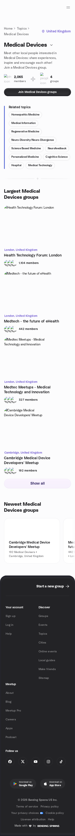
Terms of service (27, 806)
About (10, 693)
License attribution (33, 819)
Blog (8, 701)
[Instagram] (48, 761)
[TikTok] (61, 761)
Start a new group (50, 586)
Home (8, 28)
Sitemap (44, 678)
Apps (9, 728)
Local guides (47, 660)
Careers (11, 719)
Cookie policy (55, 813)
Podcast (11, 737)
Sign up (11, 616)
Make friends (47, 669)
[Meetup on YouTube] (35, 761)
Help (9, 633)
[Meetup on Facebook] (10, 761)
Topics (22, 28)
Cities (42, 642)
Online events (48, 651)
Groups (43, 616)
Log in (10, 625)
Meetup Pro (13, 710)
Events (43, 625)
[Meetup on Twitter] (22, 761)
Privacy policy (50, 806)
